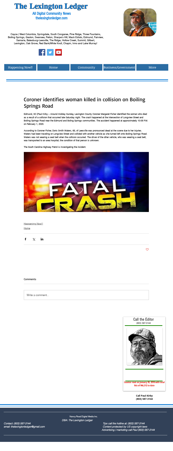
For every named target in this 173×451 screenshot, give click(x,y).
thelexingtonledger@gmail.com (28, 426)
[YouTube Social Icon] (58, 52)
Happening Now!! (33, 223)
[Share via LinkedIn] (42, 239)
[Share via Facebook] (25, 239)
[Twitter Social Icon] (50, 52)
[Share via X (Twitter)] (33, 239)
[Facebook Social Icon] (42, 52)
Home (27, 228)
